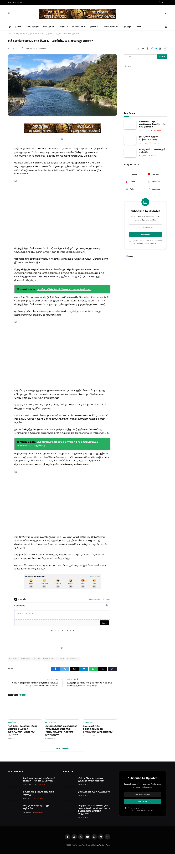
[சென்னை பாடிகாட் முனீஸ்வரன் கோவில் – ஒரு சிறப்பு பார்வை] (130, 124)
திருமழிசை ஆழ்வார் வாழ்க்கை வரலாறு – (149, 138)
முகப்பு (18, 26)
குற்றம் (127, 26)
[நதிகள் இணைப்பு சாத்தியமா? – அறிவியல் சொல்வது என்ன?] (62, 85)
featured (37, 658)
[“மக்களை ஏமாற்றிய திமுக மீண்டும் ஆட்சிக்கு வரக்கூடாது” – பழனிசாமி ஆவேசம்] (25, 709)
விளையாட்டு (78, 26)
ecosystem (13, 658)
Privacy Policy (144, 243)
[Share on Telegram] (156, 49)
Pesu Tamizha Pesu (102, 845)
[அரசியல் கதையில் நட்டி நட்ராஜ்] (69, 795)
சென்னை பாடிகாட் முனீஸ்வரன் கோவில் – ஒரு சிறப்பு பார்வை (153, 124)
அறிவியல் (12, 722)
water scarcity (72, 658)
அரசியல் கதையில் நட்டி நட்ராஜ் (94, 792)
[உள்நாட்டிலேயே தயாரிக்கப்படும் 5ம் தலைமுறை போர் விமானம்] (100, 709)
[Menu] (10, 27)
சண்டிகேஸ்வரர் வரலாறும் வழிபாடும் (152, 150)
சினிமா (64, 26)
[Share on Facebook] (148, 49)
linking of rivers (49, 658)
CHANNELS (140, 26)
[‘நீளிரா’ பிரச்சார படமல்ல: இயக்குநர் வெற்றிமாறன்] (69, 781)
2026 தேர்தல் (32, 26)
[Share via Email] (160, 49)
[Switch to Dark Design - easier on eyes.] (165, 14)
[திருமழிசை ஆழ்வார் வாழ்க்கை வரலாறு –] (130, 140)
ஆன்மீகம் (94, 26)
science (61, 658)
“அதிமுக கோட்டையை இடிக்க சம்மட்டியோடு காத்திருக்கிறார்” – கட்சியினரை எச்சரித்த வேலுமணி (94, 809)
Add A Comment (62, 748)
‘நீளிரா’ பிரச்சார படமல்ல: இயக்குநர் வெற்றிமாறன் (91, 779)
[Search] (165, 27)
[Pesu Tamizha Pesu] (21, 14)
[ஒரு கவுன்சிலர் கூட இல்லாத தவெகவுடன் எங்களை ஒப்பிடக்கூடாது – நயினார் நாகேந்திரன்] (62, 709)
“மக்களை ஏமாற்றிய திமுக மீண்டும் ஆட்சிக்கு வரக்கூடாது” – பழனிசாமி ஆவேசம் (22, 730)
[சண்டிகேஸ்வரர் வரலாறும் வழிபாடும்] (130, 152)
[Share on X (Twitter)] (152, 49)
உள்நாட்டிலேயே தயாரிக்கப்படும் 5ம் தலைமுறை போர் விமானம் (98, 729)
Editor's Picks (50, 722)
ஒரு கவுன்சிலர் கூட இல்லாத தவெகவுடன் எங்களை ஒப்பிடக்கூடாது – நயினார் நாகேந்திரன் (61, 730)
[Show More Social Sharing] (165, 49)
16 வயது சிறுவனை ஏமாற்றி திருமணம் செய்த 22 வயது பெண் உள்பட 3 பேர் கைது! (35, 684)
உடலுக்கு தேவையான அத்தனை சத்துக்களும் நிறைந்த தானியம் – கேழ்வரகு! (89, 684)
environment (25, 658)
